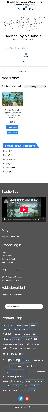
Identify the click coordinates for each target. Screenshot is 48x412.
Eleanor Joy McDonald (23, 36)
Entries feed (6, 256)
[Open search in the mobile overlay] (24, 48)
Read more (12, 127)
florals (7, 339)
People (6, 164)
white (26, 386)
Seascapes (7, 168)
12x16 (5, 325)
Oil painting (11, 360)
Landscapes (8, 159)
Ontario (26, 360)
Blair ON (25, 329)
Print (35, 366)
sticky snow (30, 372)
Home (4, 72)
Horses (6, 155)
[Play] (5, 219)
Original (16, 366)
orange (5, 367)
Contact (24, 407)
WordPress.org (7, 262)
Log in (4, 252)
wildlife (15, 390)
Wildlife (6, 172)
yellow (32, 390)
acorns (26, 325)
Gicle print (30, 339)
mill (27, 344)
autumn (34, 325)
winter (24, 390)
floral (34, 334)
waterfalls (6, 386)
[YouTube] (27, 398)
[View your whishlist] (19, 9)
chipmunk (17, 334)
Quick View (12, 132)
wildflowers (35, 386)
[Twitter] (30, 8)
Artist (16, 407)
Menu (25, 62)
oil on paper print (14, 353)
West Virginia (17, 386)
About (31, 407)
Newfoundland (36, 344)
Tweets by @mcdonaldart (12, 294)
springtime (20, 372)
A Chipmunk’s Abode (14, 277)
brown (33, 329)
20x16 (11, 325)
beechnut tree (7, 329)
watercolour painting (13, 381)
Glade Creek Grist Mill (10, 344)
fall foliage (27, 334)
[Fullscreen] (43, 219)
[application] (24, 209)
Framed (17, 339)
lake (21, 344)
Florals (5, 151)
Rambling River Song (14, 280)
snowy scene (8, 372)
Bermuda (17, 329)
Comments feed (8, 259)
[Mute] (39, 219)
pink (26, 367)
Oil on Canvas (10, 348)
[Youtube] (33, 8)
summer (41, 372)
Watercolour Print (34, 381)
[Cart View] (24, 9)
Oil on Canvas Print (28, 349)
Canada (7, 333)
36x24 (18, 325)
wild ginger (6, 390)
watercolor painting (13, 376)
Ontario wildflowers (38, 360)
